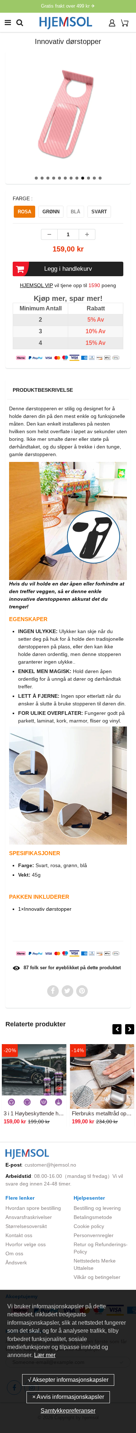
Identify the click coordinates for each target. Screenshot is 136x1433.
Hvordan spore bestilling (33, 1208)
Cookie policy (89, 1226)
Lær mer (44, 1355)
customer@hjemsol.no (50, 1165)
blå (75, 211)
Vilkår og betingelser (97, 1277)
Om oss (14, 1253)
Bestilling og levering (97, 1208)
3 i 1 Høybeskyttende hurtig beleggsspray (53, 1113)
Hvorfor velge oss (25, 1244)
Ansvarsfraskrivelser (28, 1217)
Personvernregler (94, 1235)
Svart (99, 211)
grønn (50, 211)
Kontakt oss (18, 1235)
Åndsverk (16, 1262)
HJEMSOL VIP (36, 285)
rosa (24, 211)
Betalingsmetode (93, 1217)
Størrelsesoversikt (26, 1226)
